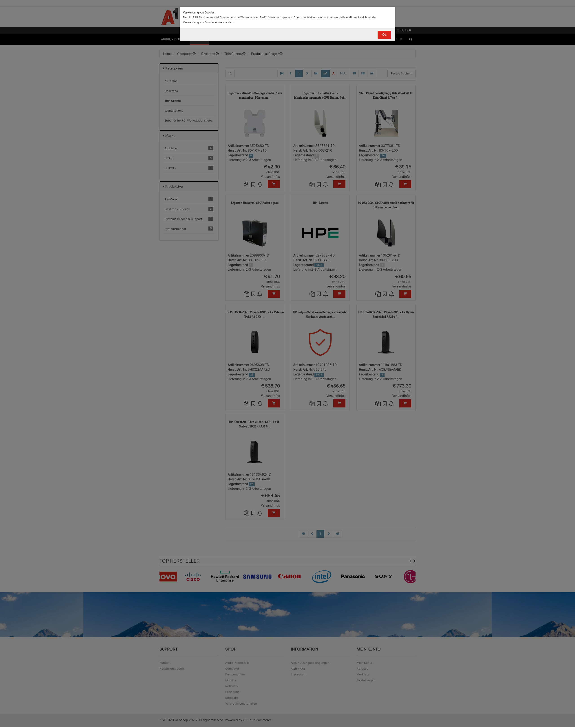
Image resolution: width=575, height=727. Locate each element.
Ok (384, 35)
